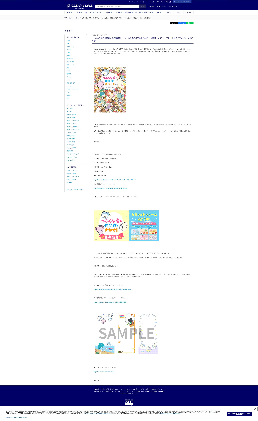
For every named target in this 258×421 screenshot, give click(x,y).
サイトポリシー (132, 391)
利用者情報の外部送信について (129, 393)
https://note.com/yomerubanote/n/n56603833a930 (110, 302)
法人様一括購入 (145, 389)
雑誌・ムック (70, 65)
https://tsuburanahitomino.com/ (103, 372)
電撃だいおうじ (71, 136)
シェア (182, 23)
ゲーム (169, 12)
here (212, 411)
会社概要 (97, 389)
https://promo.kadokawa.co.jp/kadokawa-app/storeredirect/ (112, 289)
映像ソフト (70, 95)
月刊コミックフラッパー (73, 129)
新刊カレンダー (161, 6)
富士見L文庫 (70, 151)
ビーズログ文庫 (71, 142)
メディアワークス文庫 (73, 154)
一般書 (68, 52)
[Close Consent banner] (255, 409)
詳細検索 (151, 6)
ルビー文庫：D (71, 160)
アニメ (68, 92)
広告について (115, 389)
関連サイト (160, 2)
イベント (69, 77)
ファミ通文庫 (70, 145)
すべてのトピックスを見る (75, 189)
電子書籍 (69, 74)
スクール (188, 12)
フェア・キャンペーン (73, 89)
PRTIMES (69, 182)
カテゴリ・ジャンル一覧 (137, 2)
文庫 (68, 43)
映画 (68, 68)
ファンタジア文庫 (71, 148)
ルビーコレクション (72, 157)
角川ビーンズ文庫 (71, 114)
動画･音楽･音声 (71, 83)
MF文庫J (69, 111)
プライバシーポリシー (121, 391)
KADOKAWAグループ (156, 389)
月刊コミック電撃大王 (73, 126)
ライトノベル (70, 46)
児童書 (68, 55)
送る (190, 23)
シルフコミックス (71, 133)
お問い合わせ (109, 391)
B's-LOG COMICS (71, 139)
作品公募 (168, 2)
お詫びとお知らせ (71, 179)
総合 (68, 98)
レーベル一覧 (150, 2)
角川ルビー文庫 (71, 117)
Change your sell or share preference (169, 413)
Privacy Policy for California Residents (16, 417)
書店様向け (136, 389)
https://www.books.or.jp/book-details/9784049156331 (110, 188)
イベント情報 (173, 6)
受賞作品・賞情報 (71, 173)
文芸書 (68, 40)
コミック (69, 49)
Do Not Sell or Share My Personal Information (150, 391)
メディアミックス (71, 170)
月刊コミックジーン (72, 123)
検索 (142, 6)
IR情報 (103, 389)
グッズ (178, 12)
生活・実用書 (70, 62)
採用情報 (108, 389)
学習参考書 (70, 58)
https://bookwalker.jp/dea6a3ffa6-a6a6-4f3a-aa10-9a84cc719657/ (115, 180)
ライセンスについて (126, 389)
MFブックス (70, 108)
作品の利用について (99, 391)
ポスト (175, 23)
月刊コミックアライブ (73, 120)
